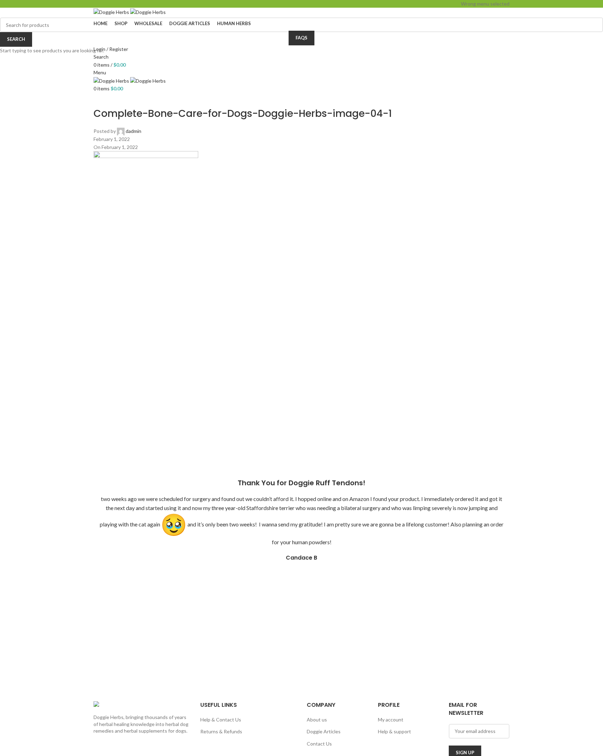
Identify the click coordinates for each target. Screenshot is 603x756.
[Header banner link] (301, 378)
